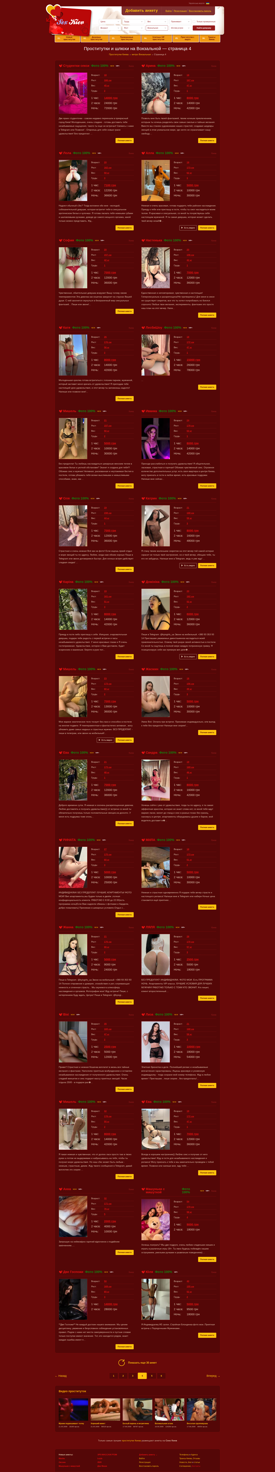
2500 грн (193, 959)
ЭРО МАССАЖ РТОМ (107, 1455)
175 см (107, 854)
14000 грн (111, 98)
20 (105, 162)
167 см (190, 80)
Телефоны (184, 1455)
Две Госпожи (73, 1271)
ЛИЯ (99, 1462)
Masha (62, 1458)
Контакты (196, 1466)
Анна (67, 1189)
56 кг (106, 347)
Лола (67, 153)
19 (105, 507)
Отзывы (196, 1458)
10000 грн (193, 1046)
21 (105, 420)
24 (188, 420)
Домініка (152, 581)
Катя (66, 327)
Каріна (68, 581)
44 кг (106, 518)
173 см (190, 167)
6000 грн (193, 614)
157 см (107, 255)
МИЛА (150, 839)
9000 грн (193, 1224)
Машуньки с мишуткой (155, 1190)
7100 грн (110, 185)
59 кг (189, 518)
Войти (169, 11)
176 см (107, 342)
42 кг (106, 260)
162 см (107, 167)
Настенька (154, 240)
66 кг (106, 947)
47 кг (189, 85)
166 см (107, 80)
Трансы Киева (208, 38)
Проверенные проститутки (122, 38)
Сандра (151, 752)
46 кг (189, 772)
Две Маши (102, 1466)
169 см (190, 767)
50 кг (106, 173)
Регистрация (180, 11)
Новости (183, 1462)
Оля (66, 498)
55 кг (106, 1121)
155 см (190, 1286)
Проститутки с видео (184, 38)
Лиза (149, 1014)
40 (188, 1281)
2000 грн (110, 1221)
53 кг (189, 431)
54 (188, 1201)
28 (188, 936)
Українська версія (196, 3)
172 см (190, 342)
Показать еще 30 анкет (142, 1362)
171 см (107, 1203)
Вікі (66, 1014)
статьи (197, 1462)
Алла (150, 153)
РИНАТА (69, 839)
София (68, 240)
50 (105, 1281)
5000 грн (193, 185)
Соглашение (185, 1466)
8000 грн (193, 98)
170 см (190, 941)
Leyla (99, 1458)
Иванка (151, 411)
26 (105, 337)
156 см (190, 255)
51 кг (106, 601)
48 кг (106, 772)
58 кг (189, 1034)
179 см (190, 425)
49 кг (189, 689)
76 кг (106, 1209)
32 (105, 1111)
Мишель (69, 411)
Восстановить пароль (200, 11)
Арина (150, 65)
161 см (107, 596)
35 (105, 1024)
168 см (190, 513)
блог (190, 1462)
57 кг (189, 947)
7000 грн (110, 272)
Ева (66, 752)
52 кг (189, 601)
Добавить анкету (141, 10)
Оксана (62, 1462)
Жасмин (152, 669)
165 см (107, 1029)
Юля (149, 1271)
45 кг (106, 85)
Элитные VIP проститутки (154, 38)
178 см (107, 1116)
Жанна (68, 927)
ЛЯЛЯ (150, 927)
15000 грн (193, 359)
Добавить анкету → (148, 1455)
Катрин (151, 498)
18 (105, 75)
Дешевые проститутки (93, 38)
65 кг (106, 1291)
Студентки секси (76, 65)
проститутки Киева (131, 1440)
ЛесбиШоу (154, 327)
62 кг (189, 173)
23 (105, 678)
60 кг (106, 689)
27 (105, 849)
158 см (107, 513)
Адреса (194, 1455)
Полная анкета (125, 140)
